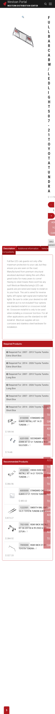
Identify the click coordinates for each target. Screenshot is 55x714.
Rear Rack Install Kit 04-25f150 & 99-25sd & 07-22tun (33, 528)
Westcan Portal (17, 2)
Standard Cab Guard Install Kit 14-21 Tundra (31, 421)
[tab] (9, 248)
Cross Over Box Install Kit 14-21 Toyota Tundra (32, 473)
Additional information (28, 248)
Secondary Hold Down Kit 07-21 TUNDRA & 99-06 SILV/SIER (33, 442)
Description (9, 248)
